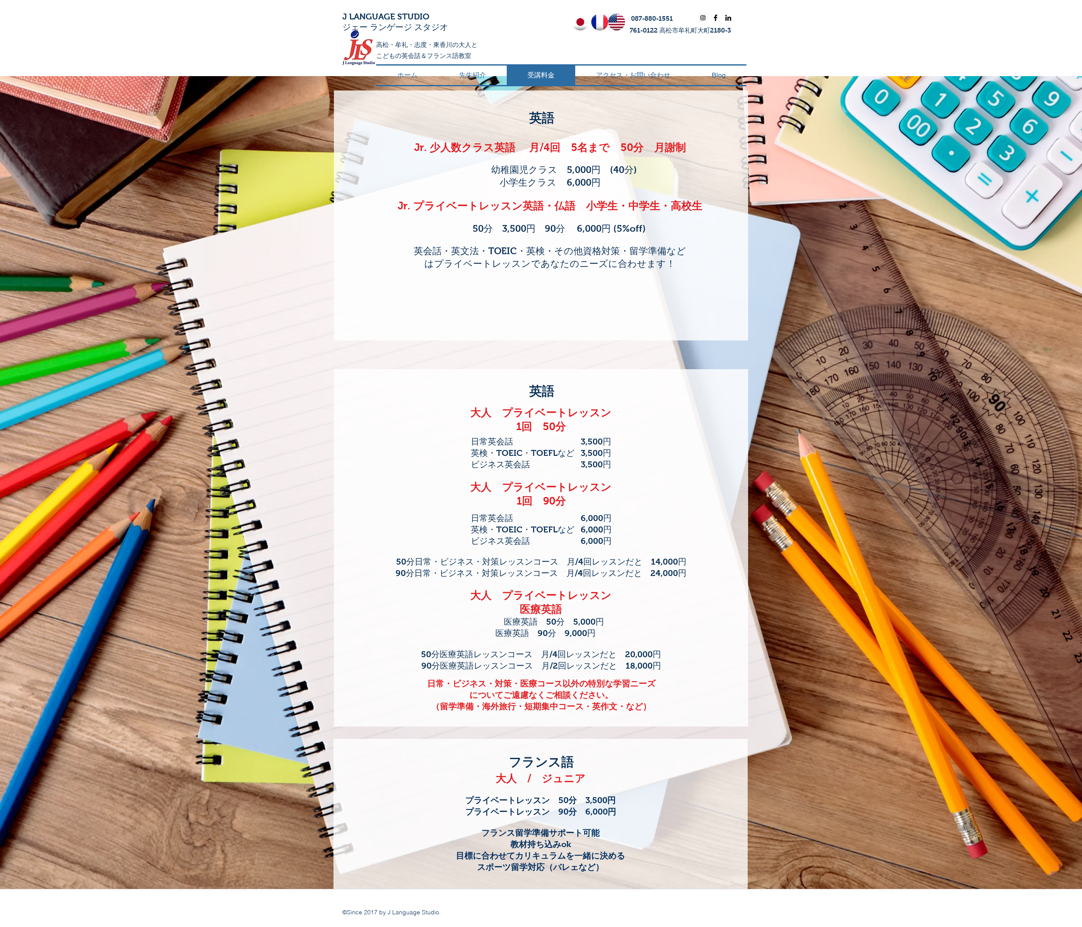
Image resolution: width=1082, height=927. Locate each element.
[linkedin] (728, 18)
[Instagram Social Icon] (703, 18)
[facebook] (715, 18)
